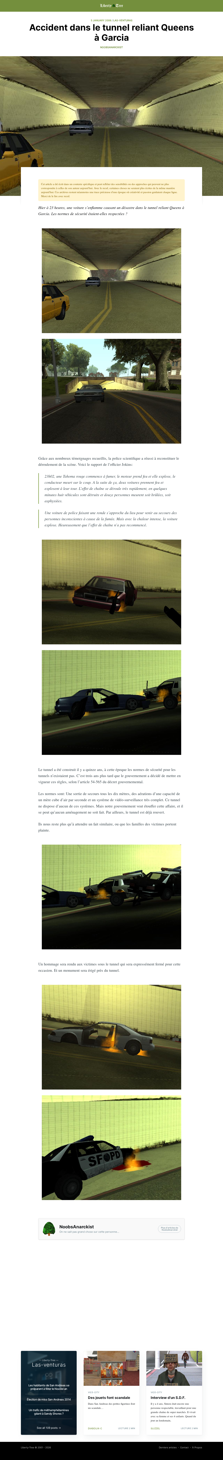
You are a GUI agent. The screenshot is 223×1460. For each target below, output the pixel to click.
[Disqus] (111, 1300)
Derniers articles (168, 1447)
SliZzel (155, 1428)
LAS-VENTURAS (122, 20)
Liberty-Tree (27, 1447)
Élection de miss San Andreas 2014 (49, 1399)
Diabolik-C (95, 1428)
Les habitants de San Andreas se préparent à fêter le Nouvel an (48, 1387)
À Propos (197, 1447)
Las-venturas (49, 1365)
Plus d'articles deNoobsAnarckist (169, 1228)
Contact (184, 1447)
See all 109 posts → (49, 1427)
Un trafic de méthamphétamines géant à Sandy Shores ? (49, 1411)
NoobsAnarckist (111, 47)
